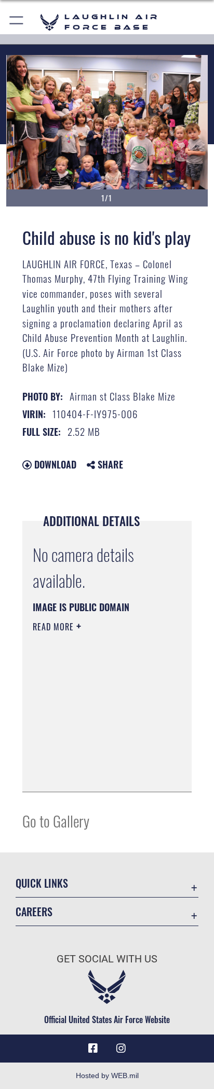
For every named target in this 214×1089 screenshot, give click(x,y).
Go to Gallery (55, 820)
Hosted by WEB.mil (107, 1075)
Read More (54, 627)
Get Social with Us (107, 959)
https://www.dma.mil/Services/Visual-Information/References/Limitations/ (96, 772)
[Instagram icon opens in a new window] (121, 1048)
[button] (17, 22)
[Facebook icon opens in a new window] (93, 1048)
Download (54, 464)
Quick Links (42, 883)
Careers (34, 911)
